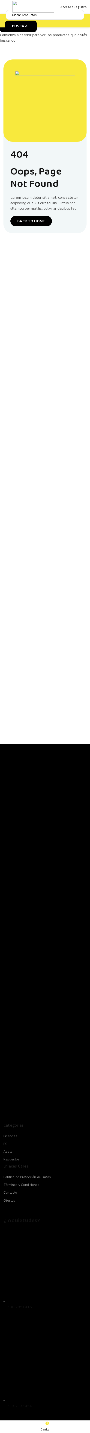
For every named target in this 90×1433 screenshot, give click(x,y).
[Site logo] (33, 6)
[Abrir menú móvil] (5, 6)
